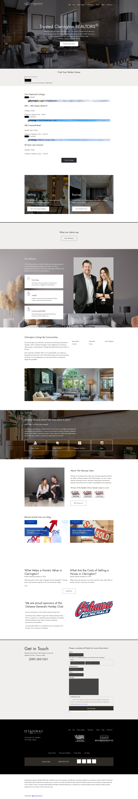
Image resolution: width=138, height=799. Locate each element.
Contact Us (109, 5)
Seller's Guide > (57, 448)
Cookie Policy (77, 753)
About (98, 5)
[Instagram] (79, 761)
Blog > (102, 448)
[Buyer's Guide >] (35, 443)
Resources (90, 5)
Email (73, 666)
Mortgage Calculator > (80, 448)
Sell (69, 5)
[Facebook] (84, 761)
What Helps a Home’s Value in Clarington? (43, 572)
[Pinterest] (94, 761)
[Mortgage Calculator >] (79, 443)
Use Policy (87, 753)
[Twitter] (89, 761)
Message (71, 677)
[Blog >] (102, 443)
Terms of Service (84, 704)
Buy (74, 5)
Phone (71, 652)
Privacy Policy (77, 704)
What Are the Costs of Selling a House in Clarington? (89, 572)
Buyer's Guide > (35, 448)
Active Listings (80, 5)
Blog (103, 5)
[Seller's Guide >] (57, 443)
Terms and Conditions (64, 753)
